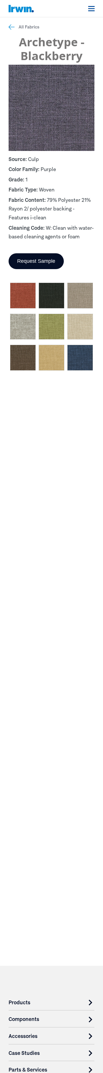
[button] (23, 296)
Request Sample (36, 261)
